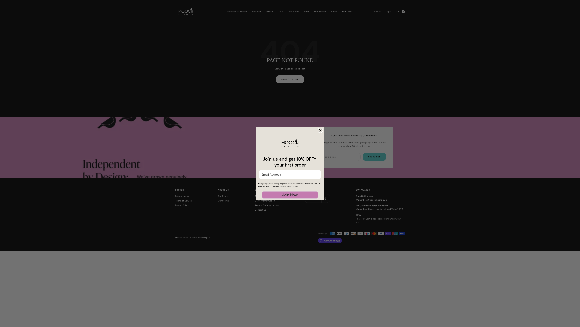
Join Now (290, 195)
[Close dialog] (320, 130)
